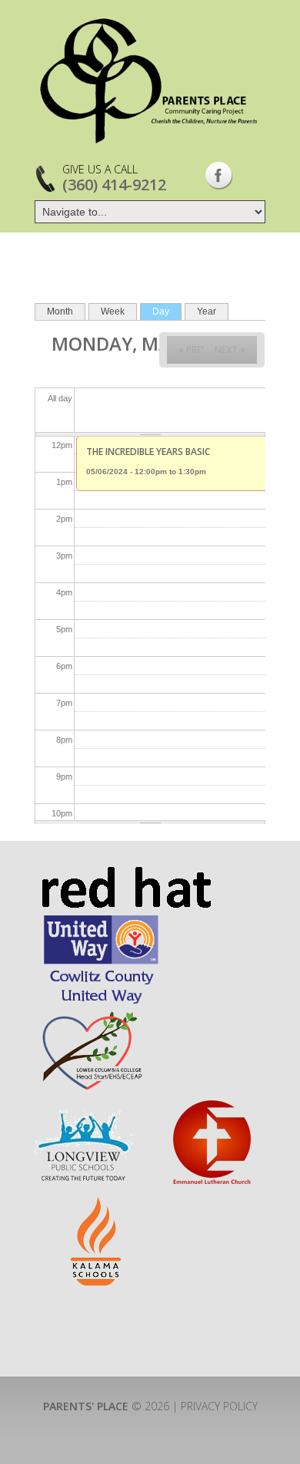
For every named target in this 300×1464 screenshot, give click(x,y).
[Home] (150, 80)
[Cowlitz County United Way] (101, 919)
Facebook (218, 176)
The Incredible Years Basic (148, 451)
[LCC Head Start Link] (91, 1014)
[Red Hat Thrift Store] (126, 873)
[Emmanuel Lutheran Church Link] (210, 1106)
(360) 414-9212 (114, 184)
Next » (230, 349)
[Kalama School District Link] (97, 1204)
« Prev (192, 349)
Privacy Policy (219, 1406)
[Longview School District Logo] (84, 1106)
